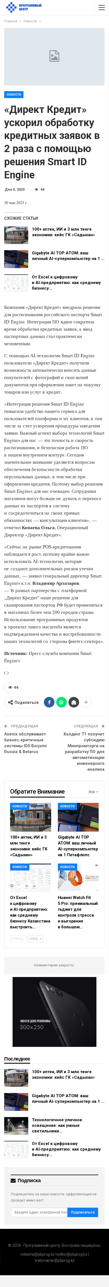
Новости (14, 94)
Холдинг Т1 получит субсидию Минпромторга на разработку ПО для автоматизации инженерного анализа (84, 752)
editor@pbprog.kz (72, 1254)
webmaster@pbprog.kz (55, 1260)
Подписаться (82, 1212)
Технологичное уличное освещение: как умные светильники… (57, 1125)
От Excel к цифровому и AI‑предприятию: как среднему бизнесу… (66, 283)
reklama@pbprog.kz (37, 1254)
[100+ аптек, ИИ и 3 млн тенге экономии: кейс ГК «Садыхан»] (16, 235)
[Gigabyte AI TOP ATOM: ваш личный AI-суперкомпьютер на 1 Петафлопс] (16, 259)
